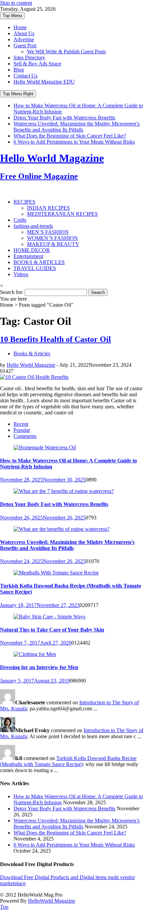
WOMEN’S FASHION (52, 238)
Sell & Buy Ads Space (37, 63)
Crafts (19, 220)
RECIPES (24, 202)
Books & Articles (31, 353)
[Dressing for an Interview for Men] (34, 654)
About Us (23, 33)
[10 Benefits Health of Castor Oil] (34, 377)
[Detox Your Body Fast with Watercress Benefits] (63, 491)
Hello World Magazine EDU (44, 82)
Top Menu (12, 15)
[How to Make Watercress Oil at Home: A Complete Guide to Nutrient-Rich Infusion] (44, 447)
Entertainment (28, 256)
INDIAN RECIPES (48, 208)
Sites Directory (29, 57)
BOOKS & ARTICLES (39, 262)
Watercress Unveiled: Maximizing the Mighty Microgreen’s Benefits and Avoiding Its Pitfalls (76, 127)
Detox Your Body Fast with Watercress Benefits (64, 117)
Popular (21, 430)
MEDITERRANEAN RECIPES (62, 214)
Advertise (23, 39)
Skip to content (16, 3)
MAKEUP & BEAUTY (53, 244)
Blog (18, 69)
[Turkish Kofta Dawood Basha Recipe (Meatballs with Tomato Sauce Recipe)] (56, 572)
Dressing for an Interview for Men (39, 667)
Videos (20, 274)
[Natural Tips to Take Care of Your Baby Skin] (49, 616)
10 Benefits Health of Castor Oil (55, 339)
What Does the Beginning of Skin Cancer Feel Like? (69, 136)
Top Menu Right (18, 93)
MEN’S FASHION (48, 232)
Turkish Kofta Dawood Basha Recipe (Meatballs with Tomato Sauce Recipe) (68, 761)
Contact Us (25, 76)
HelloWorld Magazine (51, 901)
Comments (24, 436)
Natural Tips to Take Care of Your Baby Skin (52, 630)
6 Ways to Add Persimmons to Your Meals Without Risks (74, 142)
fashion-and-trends (33, 226)
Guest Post (24, 45)
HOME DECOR (31, 250)
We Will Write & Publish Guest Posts (66, 51)
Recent (20, 424)
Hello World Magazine (31, 365)
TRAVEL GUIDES (34, 268)
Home (20, 27)
